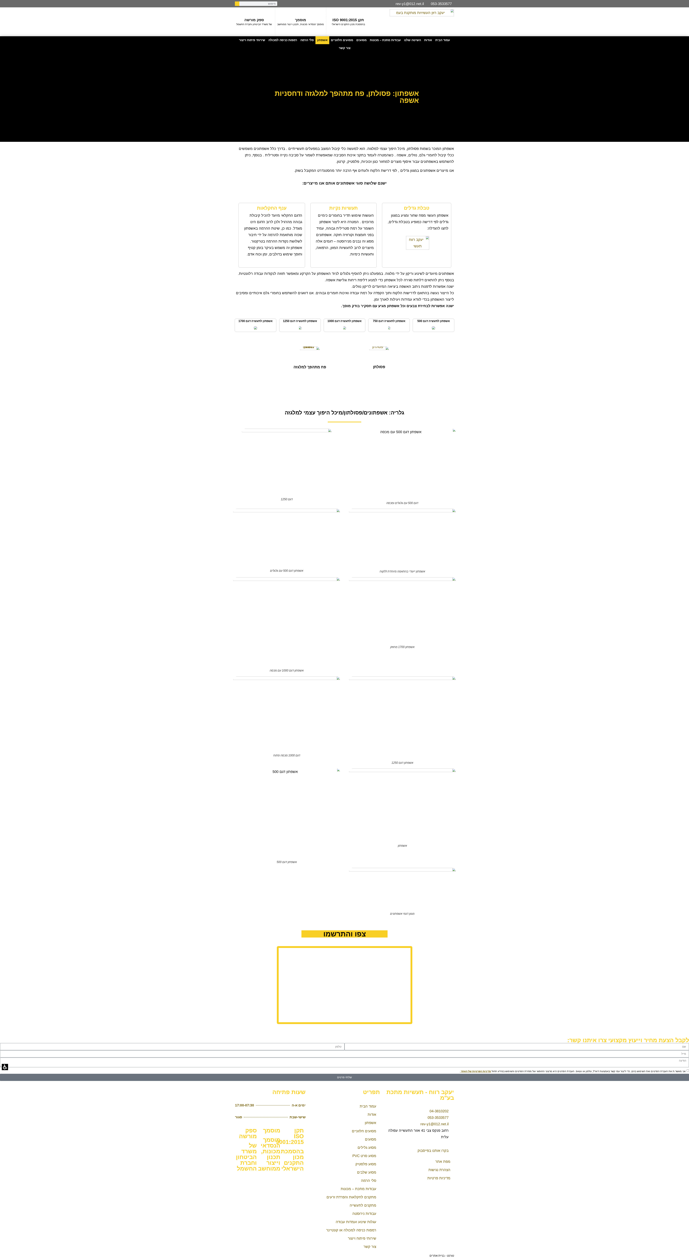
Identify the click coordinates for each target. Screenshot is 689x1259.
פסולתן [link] (379, 367)
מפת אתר (442, 1162)
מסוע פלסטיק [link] (365, 1164)
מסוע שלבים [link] (366, 1172)
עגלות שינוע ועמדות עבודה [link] (356, 1222)
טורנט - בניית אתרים (442, 1255)
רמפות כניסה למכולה (282, 40)
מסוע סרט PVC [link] (364, 1156)
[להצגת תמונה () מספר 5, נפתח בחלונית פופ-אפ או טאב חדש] (300, 327)
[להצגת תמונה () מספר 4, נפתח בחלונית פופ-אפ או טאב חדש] (344, 327)
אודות (428, 40)
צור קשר (344, 48)
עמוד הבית (442, 40)
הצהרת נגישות (439, 1170)
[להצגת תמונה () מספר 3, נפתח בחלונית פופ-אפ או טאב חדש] (389, 327)
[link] (379, 353)
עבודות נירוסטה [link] (364, 1214)
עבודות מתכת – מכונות (385, 40)
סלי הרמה (307, 40)
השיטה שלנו (412, 40)
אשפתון (322, 40)
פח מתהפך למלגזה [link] (310, 367)
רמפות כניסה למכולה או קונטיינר (351, 1230)
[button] (270, 1106)
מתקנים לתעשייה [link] (363, 1205)
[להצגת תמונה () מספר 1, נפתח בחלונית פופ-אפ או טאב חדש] (416, 250)
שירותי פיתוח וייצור (252, 40)
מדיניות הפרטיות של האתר (475, 1071)
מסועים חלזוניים (342, 40)
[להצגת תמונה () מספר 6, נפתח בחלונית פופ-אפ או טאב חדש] (255, 327)
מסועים (361, 40)
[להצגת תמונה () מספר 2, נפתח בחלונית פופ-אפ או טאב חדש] (433, 327)
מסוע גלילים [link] (367, 1148)
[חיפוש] (237, 3)
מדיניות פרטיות (438, 1178)
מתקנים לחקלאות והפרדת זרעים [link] (351, 1197)
